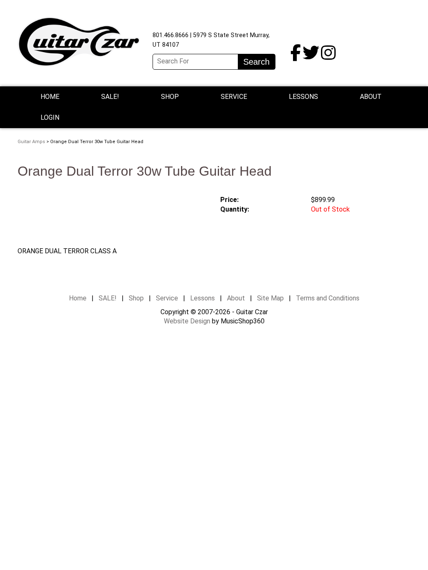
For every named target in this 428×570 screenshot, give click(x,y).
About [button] (371, 97)
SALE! (110, 97)
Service (167, 298)
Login (50, 117)
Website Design (187, 321)
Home (50, 97)
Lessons (303, 97)
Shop (170, 97)
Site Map (270, 298)
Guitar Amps (31, 141)
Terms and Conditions (327, 298)
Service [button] (234, 97)
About (236, 298)
